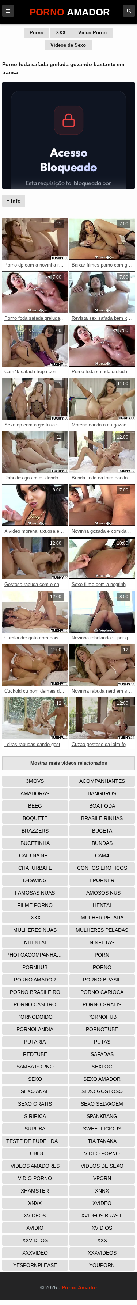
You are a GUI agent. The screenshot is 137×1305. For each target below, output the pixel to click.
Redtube (35, 1054)
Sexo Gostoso (102, 1091)
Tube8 (35, 1153)
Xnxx (35, 1203)
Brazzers (35, 831)
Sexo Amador (102, 1079)
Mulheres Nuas (35, 930)
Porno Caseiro (35, 1004)
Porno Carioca (101, 992)
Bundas (102, 843)
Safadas (102, 1054)
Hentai (102, 905)
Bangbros (102, 793)
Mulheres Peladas (102, 930)
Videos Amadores (35, 1166)
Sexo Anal (35, 1091)
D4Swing (35, 880)
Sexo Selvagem (102, 1104)
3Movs (35, 781)
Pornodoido (35, 1017)
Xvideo (101, 1203)
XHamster (35, 1191)
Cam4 (102, 855)
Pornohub (102, 1017)
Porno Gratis (102, 1004)
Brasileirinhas (102, 818)
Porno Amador (35, 980)
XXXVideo (35, 1253)
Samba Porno (35, 1066)
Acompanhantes (102, 781)
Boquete (35, 818)
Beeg (35, 806)
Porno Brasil (102, 980)
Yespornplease (35, 1265)
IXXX (35, 918)
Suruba (34, 1129)
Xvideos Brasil (102, 1215)
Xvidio (34, 1228)
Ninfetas (102, 942)
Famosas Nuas (35, 893)
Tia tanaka (102, 1141)
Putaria (35, 1042)
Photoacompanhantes (37, 955)
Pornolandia (34, 1029)
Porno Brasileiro (35, 992)
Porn (102, 955)
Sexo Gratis (35, 1104)
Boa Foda (102, 806)
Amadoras (34, 793)
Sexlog (102, 1066)
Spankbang (102, 1116)
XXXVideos (102, 1253)
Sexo (35, 1079)
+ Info (14, 201)
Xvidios (102, 1228)
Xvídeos (35, 1215)
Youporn (102, 1265)
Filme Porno (35, 905)
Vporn (102, 1178)
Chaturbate (35, 868)
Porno (36, 32)
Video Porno (92, 32)
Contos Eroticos (102, 868)
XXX (61, 32)
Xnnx (102, 1191)
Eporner (102, 880)
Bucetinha (35, 843)
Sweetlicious (102, 1129)
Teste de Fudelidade (35, 1141)
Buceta (102, 831)
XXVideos (35, 1240)
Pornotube (102, 1029)
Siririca (35, 1116)
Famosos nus (102, 893)
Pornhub (34, 967)
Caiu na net (35, 855)
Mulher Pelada (102, 918)
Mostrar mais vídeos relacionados (68, 763)
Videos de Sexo (68, 45)
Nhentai (35, 942)
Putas (102, 1042)
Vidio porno (35, 1178)
